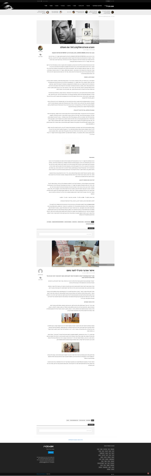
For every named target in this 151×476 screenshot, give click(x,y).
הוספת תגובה (40, 56)
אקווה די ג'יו (49, 221)
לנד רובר (103, 455)
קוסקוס (108, 465)
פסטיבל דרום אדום (101, 463)
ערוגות (68, 420)
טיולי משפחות (102, 453)
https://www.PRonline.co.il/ (41, 473)
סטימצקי (112, 461)
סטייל (100, 459)
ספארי (105, 461)
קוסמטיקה (112, 465)
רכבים (102, 465)
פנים (105, 463)
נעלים (103, 459)
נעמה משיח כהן (40, 274)
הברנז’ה (63, 5)
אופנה (74, 5)
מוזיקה (113, 457)
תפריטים (108, 469)
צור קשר (46, 1)
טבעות (107, 453)
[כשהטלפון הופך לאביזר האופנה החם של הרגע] (60, 12)
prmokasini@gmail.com (44, 462)
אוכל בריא (105, 449)
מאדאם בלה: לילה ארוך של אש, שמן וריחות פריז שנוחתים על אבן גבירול (106, 12)
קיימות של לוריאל (87, 221)
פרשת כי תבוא (69, 11)
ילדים (107, 455)
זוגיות (106, 5)
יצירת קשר (51, 452)
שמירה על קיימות (80, 221)
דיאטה (113, 453)
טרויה (113, 455)
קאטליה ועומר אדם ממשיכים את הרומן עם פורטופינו (80, 12)
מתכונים (107, 459)
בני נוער (106, 451)
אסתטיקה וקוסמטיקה (97, 5)
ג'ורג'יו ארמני (74, 221)
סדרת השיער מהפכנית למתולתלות (75, 439)
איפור (98, 449)
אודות (44, 1)
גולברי (100, 451)
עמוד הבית (112, 16)
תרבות (56, 5)
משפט (51, 5)
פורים (108, 463)
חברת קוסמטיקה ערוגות (74, 420)
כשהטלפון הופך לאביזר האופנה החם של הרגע (54, 12)
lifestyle (112, 449)
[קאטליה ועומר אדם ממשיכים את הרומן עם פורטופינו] (86, 12)
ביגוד (113, 451)
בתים (103, 451)
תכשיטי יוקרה (105, 467)
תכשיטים (100, 467)
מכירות (105, 457)
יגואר (110, 455)
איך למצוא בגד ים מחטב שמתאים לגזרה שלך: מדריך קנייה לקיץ (41, 12)
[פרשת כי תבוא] (73, 12)
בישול (110, 451)
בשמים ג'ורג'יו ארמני (68, 221)
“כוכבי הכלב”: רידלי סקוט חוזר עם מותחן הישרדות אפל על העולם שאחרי (93, 12)
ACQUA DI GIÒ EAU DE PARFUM (57, 221)
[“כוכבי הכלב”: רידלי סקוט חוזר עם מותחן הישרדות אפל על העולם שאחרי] (99, 12)
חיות (109, 453)
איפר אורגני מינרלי (82, 420)
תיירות (69, 5)
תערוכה (112, 469)
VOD (46, 5)
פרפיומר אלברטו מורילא (90, 223)
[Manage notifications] (148, 473)
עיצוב (102, 461)
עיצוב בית (112, 463)
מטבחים (109, 457)
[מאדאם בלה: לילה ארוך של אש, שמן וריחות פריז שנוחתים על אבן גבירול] (112, 12)
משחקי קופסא (111, 459)
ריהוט (105, 465)
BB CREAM (88, 420)
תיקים (109, 467)
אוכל (109, 449)
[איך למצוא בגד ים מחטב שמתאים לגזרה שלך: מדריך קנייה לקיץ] (47, 12)
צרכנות (88, 5)
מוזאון (100, 455)
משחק (102, 457)
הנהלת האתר (40, 51)
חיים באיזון (81, 5)
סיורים (109, 461)
